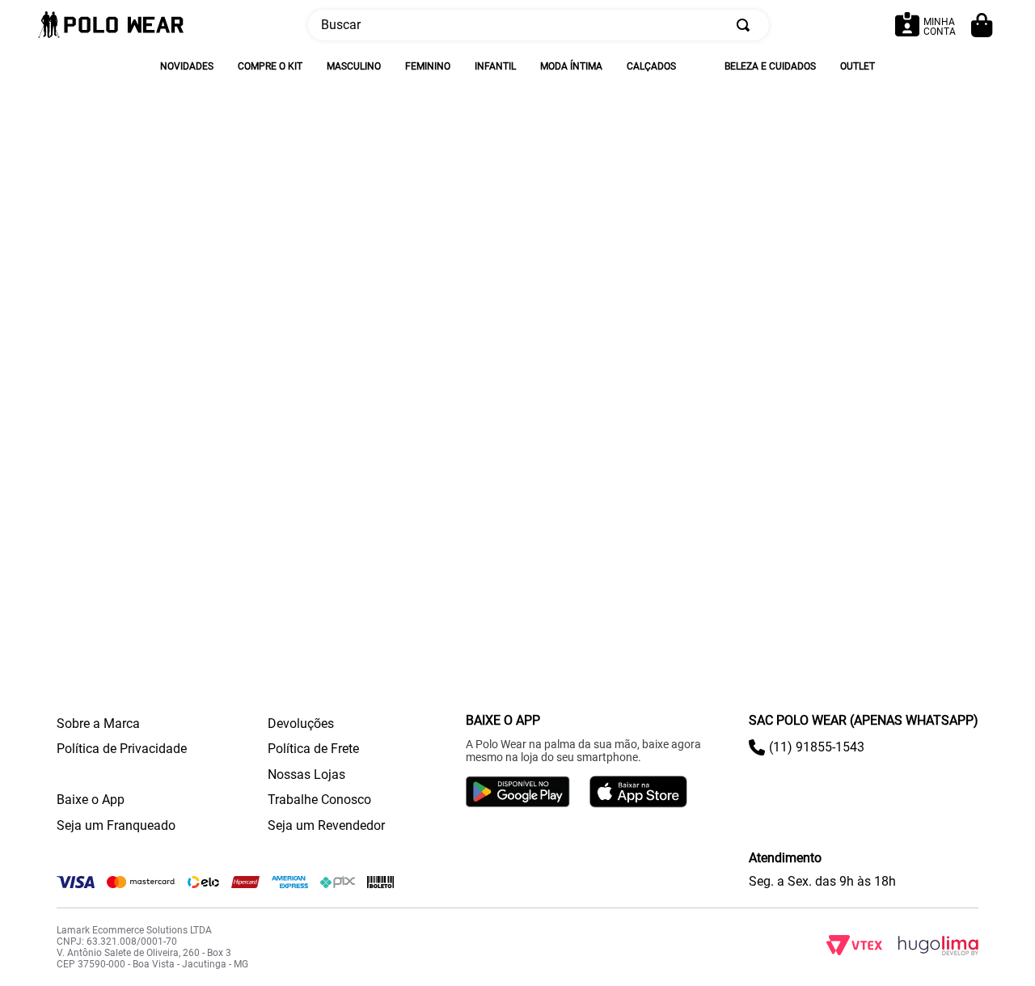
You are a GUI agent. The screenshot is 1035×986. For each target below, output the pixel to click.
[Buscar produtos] (746, 25)
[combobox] (538, 25)
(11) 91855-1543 (816, 747)
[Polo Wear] (111, 25)
